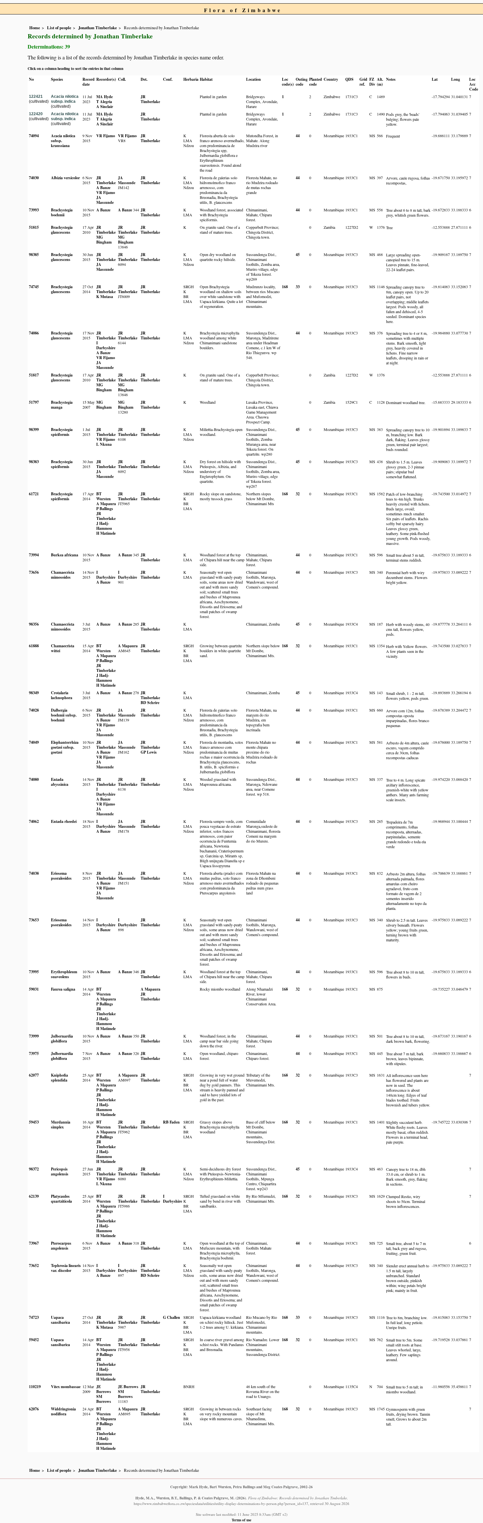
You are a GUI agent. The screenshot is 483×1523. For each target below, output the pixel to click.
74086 (34, 333)
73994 (34, 555)
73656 (34, 572)
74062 (34, 821)
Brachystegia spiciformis (62, 432)
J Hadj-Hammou (104, 526)
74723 (34, 1317)
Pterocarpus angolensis (61, 1245)
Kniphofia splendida (59, 1077)
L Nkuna (104, 444)
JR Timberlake (150, 99)
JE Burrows (103, 1389)
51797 (34, 402)
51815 (34, 227)
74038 (34, 873)
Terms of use (241, 1520)
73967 (34, 1243)
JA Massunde (105, 200)
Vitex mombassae (65, 1386)
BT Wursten (103, 496)
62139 (34, 1196)
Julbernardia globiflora (62, 1038)
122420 (36, 114)
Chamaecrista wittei (62, 648)
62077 (34, 1075)
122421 (36, 96)
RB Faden (171, 1122)
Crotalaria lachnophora (61, 695)
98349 (34, 693)
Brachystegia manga (62, 404)
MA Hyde (104, 96)
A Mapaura (106, 503)
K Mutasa (104, 296)
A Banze (103, 187)
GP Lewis (149, 752)
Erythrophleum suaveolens (64, 974)
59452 (34, 1339)
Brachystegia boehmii (62, 212)
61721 (34, 494)
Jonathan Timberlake (97, 28)
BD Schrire (150, 702)
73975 (34, 1053)
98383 (34, 461)
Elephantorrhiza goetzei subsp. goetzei (65, 747)
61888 (34, 646)
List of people (59, 28)
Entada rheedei (64, 821)
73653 (34, 920)
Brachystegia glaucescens (62, 230)
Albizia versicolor (65, 178)
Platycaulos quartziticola (61, 1198)
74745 (34, 287)
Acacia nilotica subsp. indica (65, 99)
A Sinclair (104, 106)
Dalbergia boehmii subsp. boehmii (64, 715)
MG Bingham (104, 239)
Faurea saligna (63, 989)
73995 (34, 972)
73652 (34, 1265)
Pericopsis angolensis (59, 1171)
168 (285, 287)
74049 (34, 742)
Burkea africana (64, 555)
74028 (34, 710)
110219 (35, 1386)
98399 (34, 429)
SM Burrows (103, 1399)
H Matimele (106, 533)
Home (34, 28)
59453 (34, 1122)
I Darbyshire (105, 345)
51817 (34, 375)
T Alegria (104, 101)
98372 (34, 1169)
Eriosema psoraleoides (61, 875)
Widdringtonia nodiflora (63, 1411)
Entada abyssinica (59, 782)
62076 (34, 1409)
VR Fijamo (105, 136)
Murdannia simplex (60, 1124)
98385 (34, 254)
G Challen (171, 1317)
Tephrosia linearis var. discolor (66, 1268)
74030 (34, 178)
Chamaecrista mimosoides (62, 574)
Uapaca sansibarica (60, 1320)
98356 (34, 624)
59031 (34, 989)
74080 (34, 779)
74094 (34, 136)
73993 (34, 210)
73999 (34, 1036)
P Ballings (104, 508)
